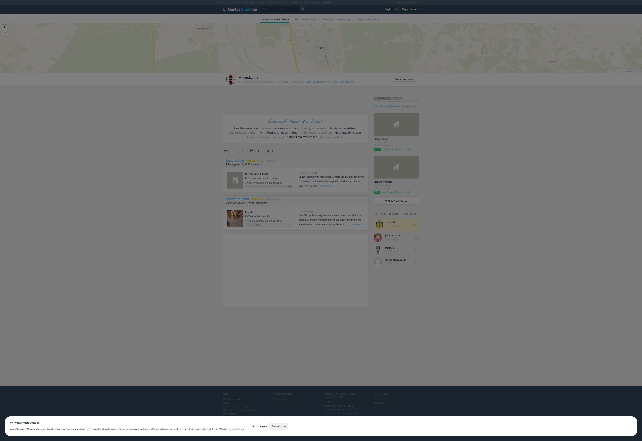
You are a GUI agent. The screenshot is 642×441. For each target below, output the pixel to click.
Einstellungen (259, 426)
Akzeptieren (279, 426)
